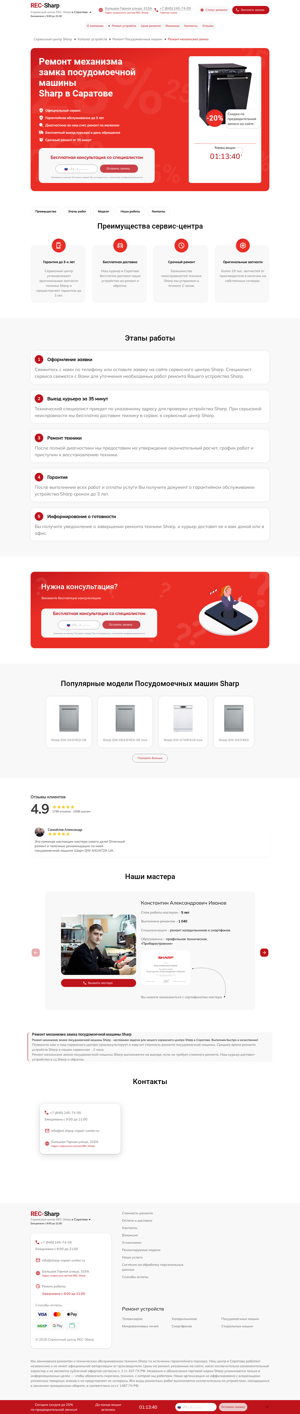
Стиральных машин (237, 1326)
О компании (95, 26)
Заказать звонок (252, 10)
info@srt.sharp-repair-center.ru (75, 1131)
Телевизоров (132, 1319)
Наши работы (130, 211)
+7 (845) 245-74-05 (175, 8)
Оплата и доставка (137, 1220)
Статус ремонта (216, 10)
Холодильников (184, 1319)
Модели (103, 211)
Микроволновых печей (140, 1326)
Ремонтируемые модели (141, 1250)
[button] (264, 953)
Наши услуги (132, 1257)
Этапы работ (77, 211)
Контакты (191, 26)
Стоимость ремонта (137, 1213)
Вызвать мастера (100, 983)
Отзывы (207, 26)
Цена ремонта (151, 26)
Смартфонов (182, 1326)
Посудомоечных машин (240, 1319)
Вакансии (172, 26)
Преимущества (45, 211)
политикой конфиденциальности (126, 177)
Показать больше (150, 758)
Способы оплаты (135, 1277)
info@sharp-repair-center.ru (63, 1260)
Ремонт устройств (124, 26)
